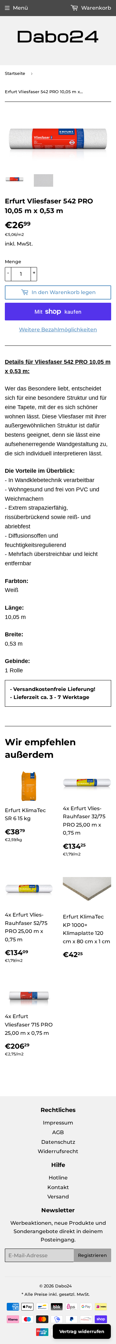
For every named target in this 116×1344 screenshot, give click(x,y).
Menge (13, 261)
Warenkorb (95, 8)
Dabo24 (63, 1285)
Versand (58, 1197)
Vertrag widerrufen (81, 1331)
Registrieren (92, 1255)
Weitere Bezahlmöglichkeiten (58, 330)
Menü (20, 8)
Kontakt (58, 1187)
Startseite (15, 73)
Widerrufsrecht (58, 1151)
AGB (58, 1132)
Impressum (58, 1123)
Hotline (58, 1178)
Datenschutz (58, 1142)
